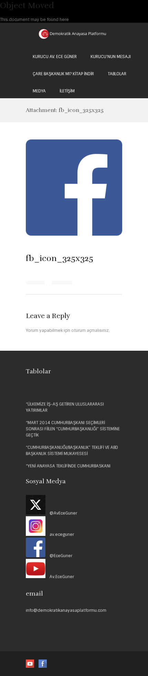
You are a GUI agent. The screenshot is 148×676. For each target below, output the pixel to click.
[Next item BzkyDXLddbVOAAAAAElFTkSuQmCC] (98, 187)
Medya (39, 91)
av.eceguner (59, 534)
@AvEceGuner (61, 513)
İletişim (67, 91)
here (64, 19)
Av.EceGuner (59, 576)
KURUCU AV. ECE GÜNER (55, 56)
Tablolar (117, 74)
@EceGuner (59, 556)
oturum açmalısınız (90, 330)
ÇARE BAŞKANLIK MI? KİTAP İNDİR (63, 74)
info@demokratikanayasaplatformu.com (66, 610)
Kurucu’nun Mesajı (111, 56)
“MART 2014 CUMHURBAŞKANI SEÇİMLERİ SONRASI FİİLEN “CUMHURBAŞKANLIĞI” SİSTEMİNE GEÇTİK (73, 428)
